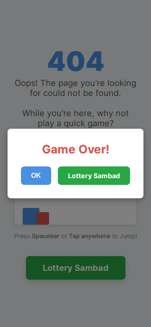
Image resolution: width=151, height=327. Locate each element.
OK (36, 175)
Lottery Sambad (94, 175)
